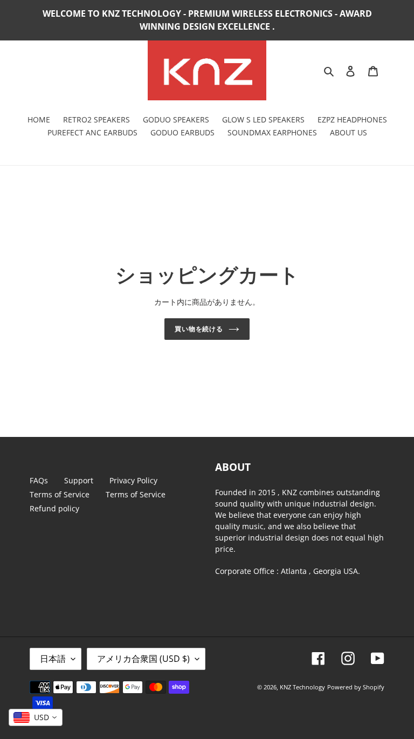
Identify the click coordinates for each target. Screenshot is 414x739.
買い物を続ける (199, 328)
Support (78, 480)
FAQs (39, 480)
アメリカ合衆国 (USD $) (143, 659)
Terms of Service (59, 494)
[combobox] (36, 717)
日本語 (53, 659)
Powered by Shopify (355, 687)
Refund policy (54, 508)
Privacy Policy (133, 480)
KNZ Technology (302, 687)
